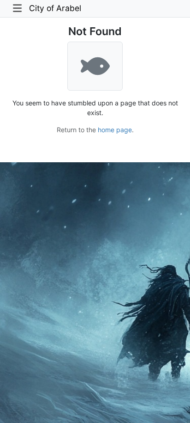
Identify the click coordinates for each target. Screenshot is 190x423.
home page (115, 130)
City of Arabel (55, 8)
